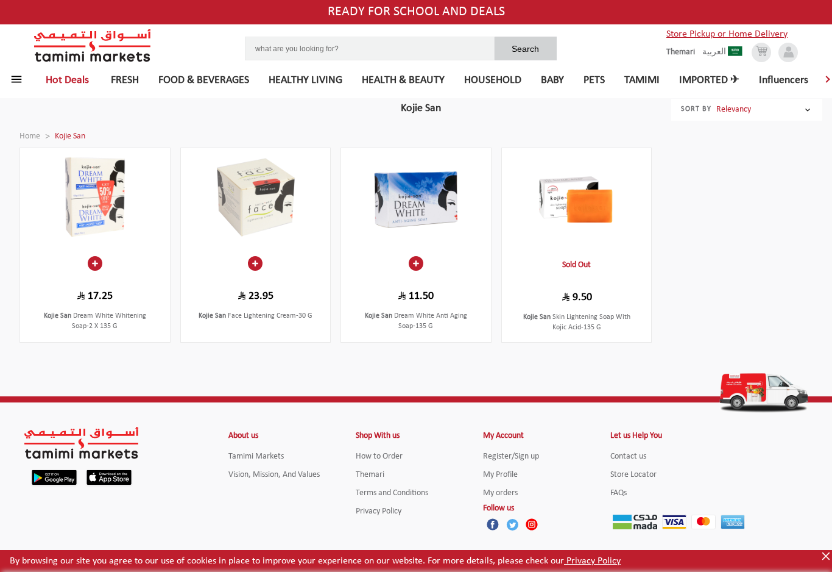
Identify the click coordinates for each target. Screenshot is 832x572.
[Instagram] (531, 524)
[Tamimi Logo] (92, 45)
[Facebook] (492, 524)
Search (525, 49)
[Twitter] (512, 524)
